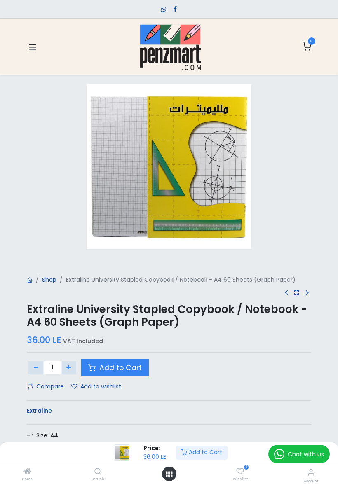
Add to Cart (204, 452)
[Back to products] (297, 293)
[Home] (27, 472)
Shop (49, 280)
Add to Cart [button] (119, 368)
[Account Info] (311, 472)
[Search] (98, 472)
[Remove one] (36, 367)
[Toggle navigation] (32, 46)
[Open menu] (169, 474)
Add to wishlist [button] (100, 386)
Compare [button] (50, 386)
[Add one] (69, 367)
